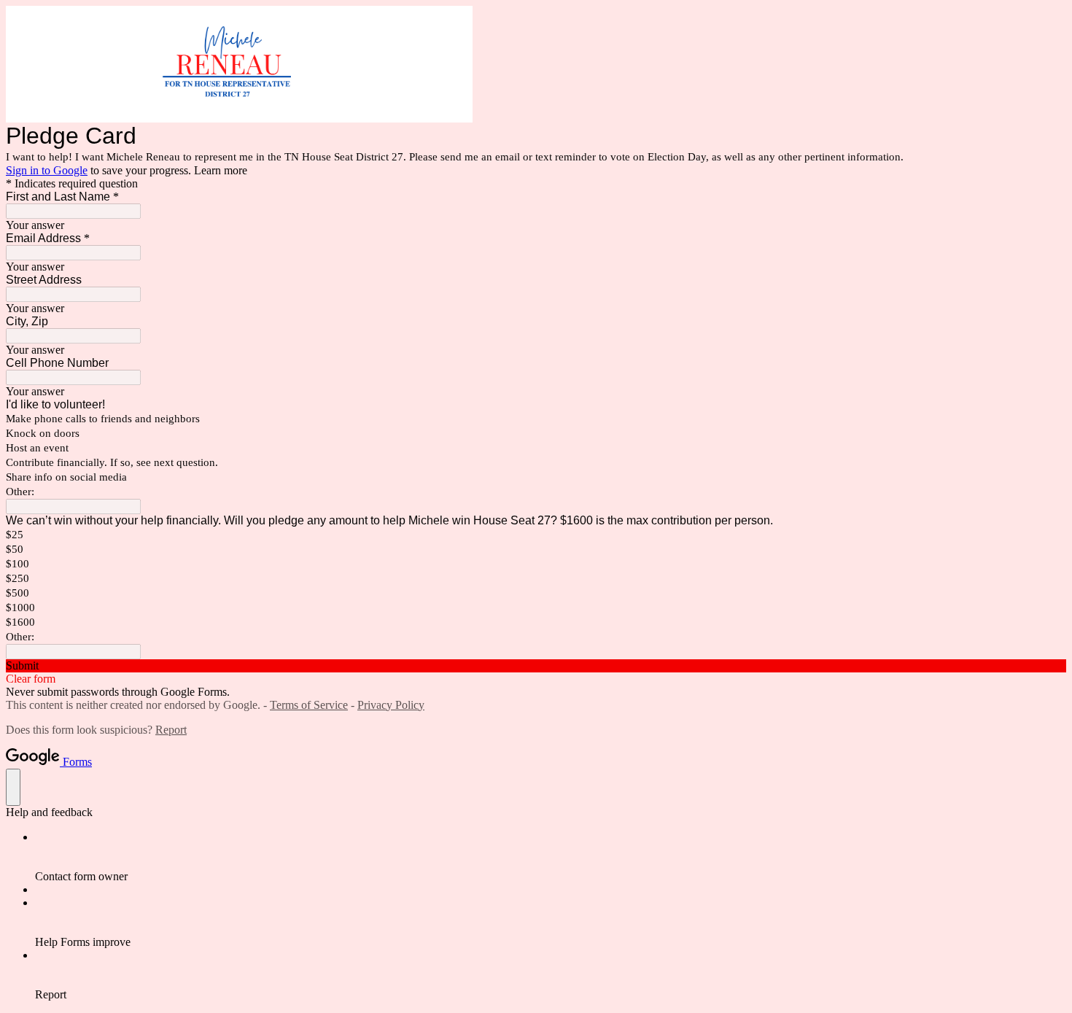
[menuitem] (550, 857)
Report (171, 729)
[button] (536, 665)
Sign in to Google (47, 170)
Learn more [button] (220, 170)
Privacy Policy (390, 705)
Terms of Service (309, 705)
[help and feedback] (13, 787)
